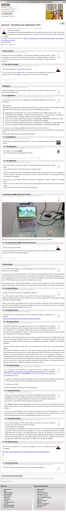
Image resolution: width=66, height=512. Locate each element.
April (5, 491)
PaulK (7, 52)
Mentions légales (41, 489)
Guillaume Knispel (11, 289)
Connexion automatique (8, 11)
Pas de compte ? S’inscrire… (8, 16)
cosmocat (9, 311)
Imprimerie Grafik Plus (9, 506)
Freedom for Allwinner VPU (26, 25)
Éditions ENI (7, 497)
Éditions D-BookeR (8, 492)
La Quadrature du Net (9, 502)
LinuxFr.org (54, 10)
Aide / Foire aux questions (43, 495)
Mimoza (9, 138)
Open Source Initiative (9, 505)
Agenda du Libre (7, 489)
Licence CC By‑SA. (37, 28)
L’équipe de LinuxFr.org (42, 492)
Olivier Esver (11, 148)
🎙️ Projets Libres (46, 2)
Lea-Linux (6, 503)
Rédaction (35, 2)
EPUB (13, 44)
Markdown (6, 44)
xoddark (9, 97)
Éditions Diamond (8, 494)
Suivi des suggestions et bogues (44, 497)
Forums (28, 2)
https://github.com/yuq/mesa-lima (14, 371)
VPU (55, 32)
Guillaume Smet (10, 195)
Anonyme (8, 265)
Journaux (17, 2)
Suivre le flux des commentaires (12, 476)
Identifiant (3, 7)
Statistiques (39, 502)
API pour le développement (43, 503)
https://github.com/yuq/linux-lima (34, 371)
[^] (3, 64)
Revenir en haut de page (6, 481)
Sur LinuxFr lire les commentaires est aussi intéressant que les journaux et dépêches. (26, 451)
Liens (23, 2)
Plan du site (39, 506)
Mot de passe (4, 9)
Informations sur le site (42, 494)
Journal (5, 25)
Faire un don (40, 491)
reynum (8, 28)
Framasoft (6, 500)
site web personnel (15, 28)
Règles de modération (42, 500)
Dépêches (10, 2)
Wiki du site (39, 499)
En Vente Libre (7, 499)
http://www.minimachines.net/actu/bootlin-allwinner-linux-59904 (22, 318)
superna (10, 366)
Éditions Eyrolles (7, 495)
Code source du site (41, 505)
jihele (7, 87)
